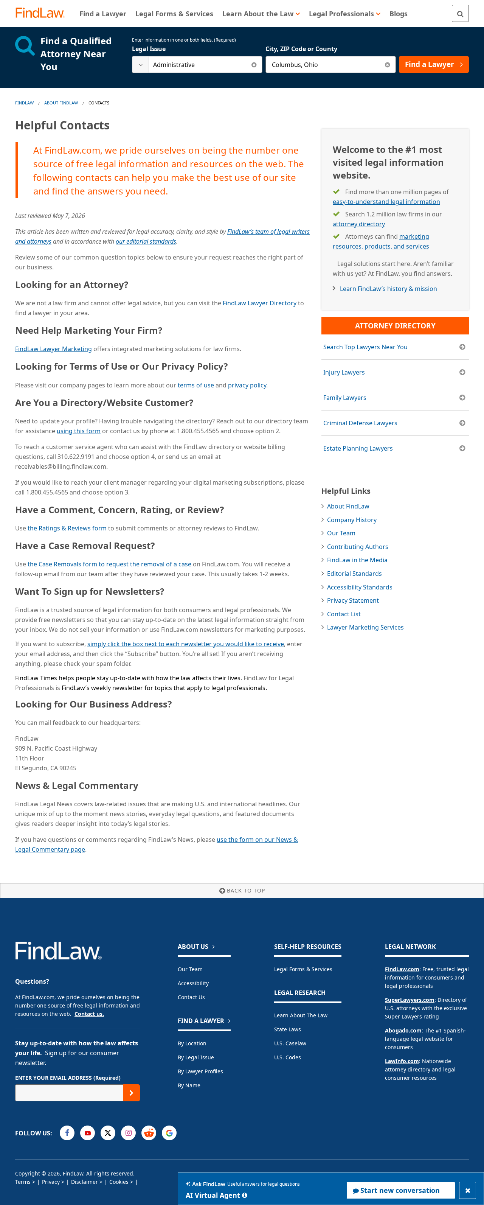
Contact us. (89, 1013)
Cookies (119, 1181)
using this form (79, 431)
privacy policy (247, 385)
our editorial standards (146, 241)
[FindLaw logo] (43, 13)
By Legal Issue (196, 1057)
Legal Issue (149, 49)
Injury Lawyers (344, 372)
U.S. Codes (287, 1057)
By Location (192, 1043)
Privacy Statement (353, 600)
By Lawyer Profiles (200, 1071)
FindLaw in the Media (357, 560)
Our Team (341, 533)
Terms (23, 1181)
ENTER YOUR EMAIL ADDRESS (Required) (68, 1077)
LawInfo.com (402, 1061)
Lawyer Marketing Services (365, 627)
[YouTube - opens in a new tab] (87, 1133)
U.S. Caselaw (290, 1043)
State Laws (287, 1029)
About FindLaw (61, 103)
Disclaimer (84, 1181)
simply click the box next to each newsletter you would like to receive (185, 644)
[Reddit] (148, 1133)
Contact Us (191, 997)
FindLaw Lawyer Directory (259, 303)
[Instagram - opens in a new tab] (128, 1133)
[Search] (460, 13)
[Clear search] (253, 64)
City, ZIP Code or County (301, 49)
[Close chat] (467, 1190)
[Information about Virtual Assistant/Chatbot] (244, 1195)
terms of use (196, 385)
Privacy (51, 1181)
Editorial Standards (354, 573)
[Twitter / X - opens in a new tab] (108, 1133)
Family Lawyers (344, 397)
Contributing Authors (357, 547)
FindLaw (24, 103)
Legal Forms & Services (303, 969)
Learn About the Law (300, 1015)
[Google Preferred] (169, 1133)
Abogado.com (403, 1030)
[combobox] (197, 64)
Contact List (344, 614)
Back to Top (246, 890)
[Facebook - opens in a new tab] (67, 1133)
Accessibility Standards (359, 587)
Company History (352, 520)
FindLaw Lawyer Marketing (53, 349)
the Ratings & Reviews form (67, 528)
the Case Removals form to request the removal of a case (109, 564)
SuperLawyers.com (409, 999)
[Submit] (131, 1092)
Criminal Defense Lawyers (360, 423)
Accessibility (193, 983)
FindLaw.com (402, 969)
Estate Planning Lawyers (358, 448)
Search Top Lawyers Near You (365, 347)
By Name (189, 1085)
